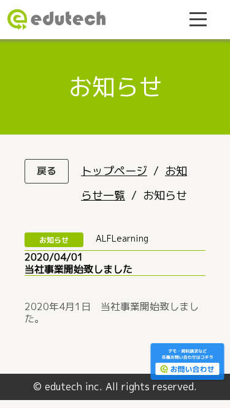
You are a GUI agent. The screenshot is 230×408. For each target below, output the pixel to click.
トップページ (114, 171)
